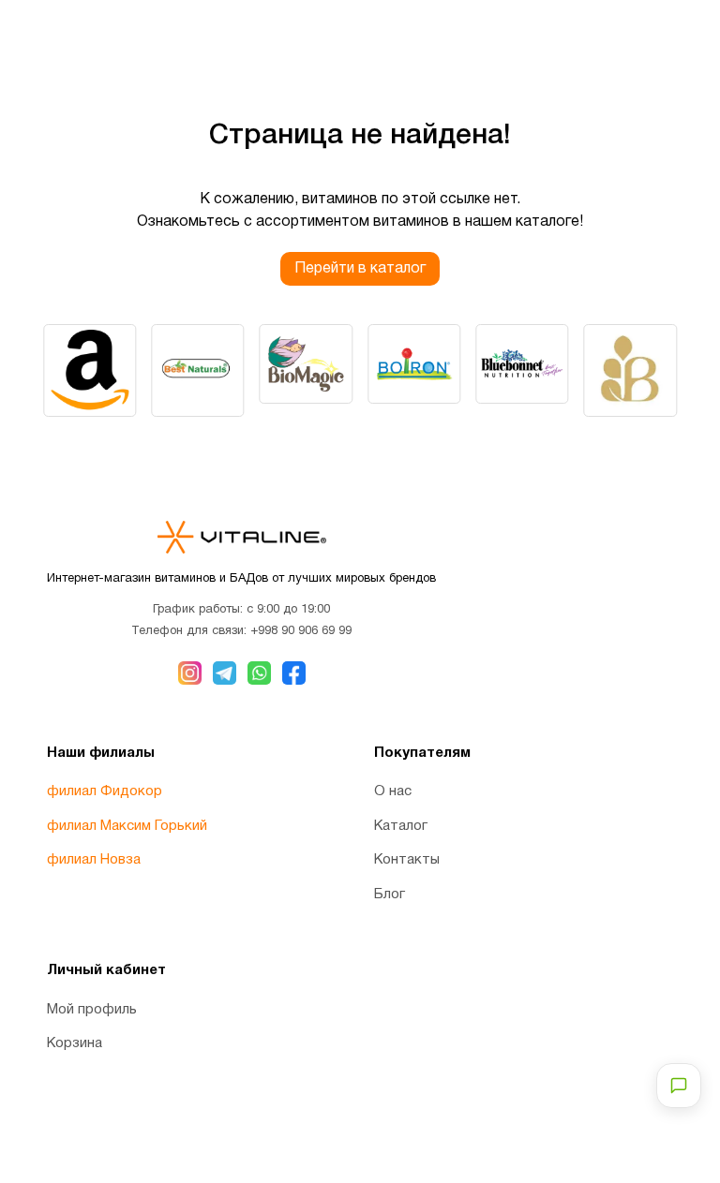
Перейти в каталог (360, 268)
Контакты (407, 859)
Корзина (74, 1043)
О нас (393, 791)
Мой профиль (92, 1009)
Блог (389, 894)
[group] (89, 370)
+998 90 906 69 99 (301, 631)
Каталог (401, 826)
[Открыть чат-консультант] (678, 1085)
